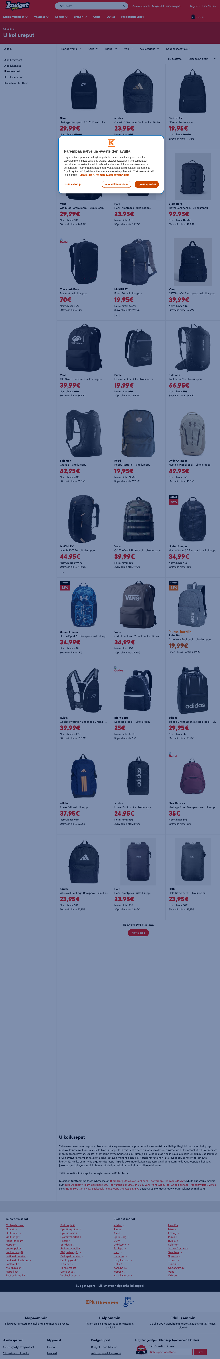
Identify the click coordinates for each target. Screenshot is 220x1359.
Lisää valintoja (72, 184)
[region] (111, 164)
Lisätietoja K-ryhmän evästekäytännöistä (104, 174)
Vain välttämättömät (117, 184)
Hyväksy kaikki (147, 184)
